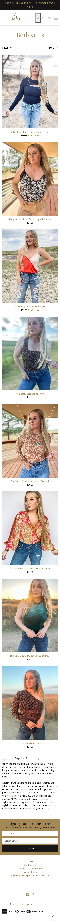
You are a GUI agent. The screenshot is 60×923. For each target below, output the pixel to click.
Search (30, 861)
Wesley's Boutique (25, 904)
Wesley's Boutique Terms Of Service (30, 875)
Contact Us (30, 865)
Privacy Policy (30, 871)
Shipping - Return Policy (30, 868)
